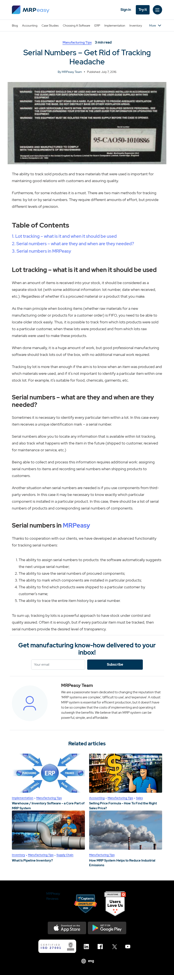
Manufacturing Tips (77, 42)
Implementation (114, 25)
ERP (97, 25)
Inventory (135, 25)
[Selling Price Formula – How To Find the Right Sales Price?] (125, 773)
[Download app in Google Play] (107, 928)
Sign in (126, 9)
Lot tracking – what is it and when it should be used (66, 236)
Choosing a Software (76, 25)
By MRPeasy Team (70, 72)
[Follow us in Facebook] (101, 946)
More (152, 25)
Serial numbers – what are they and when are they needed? (75, 243)
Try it (143, 9)
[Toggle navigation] (157, 9)
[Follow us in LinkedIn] (87, 946)
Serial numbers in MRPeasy (44, 251)
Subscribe (115, 664)
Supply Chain (64, 855)
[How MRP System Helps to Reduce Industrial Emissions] (125, 830)
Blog (15, 25)
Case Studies (50, 25)
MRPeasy (76, 525)
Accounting (29, 25)
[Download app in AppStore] (67, 928)
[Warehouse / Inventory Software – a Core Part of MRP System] (48, 773)
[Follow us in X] (115, 946)
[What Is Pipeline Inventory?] (48, 830)
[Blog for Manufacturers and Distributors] (30, 10)
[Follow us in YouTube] (129, 946)
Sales (139, 798)
